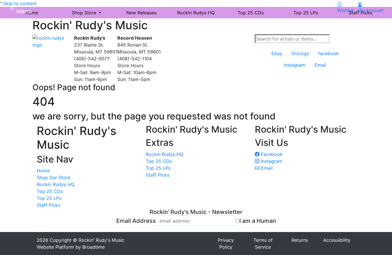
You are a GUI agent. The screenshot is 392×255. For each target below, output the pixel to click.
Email (266, 168)
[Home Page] (51, 41)
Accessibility (336, 240)
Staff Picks (48, 205)
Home (43, 170)
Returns (300, 240)
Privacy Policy (226, 243)
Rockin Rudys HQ (55, 184)
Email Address (136, 220)
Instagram (270, 161)
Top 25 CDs (50, 191)
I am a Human (257, 220)
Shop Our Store (53, 177)
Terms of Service (263, 243)
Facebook (270, 154)
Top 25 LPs (49, 198)
